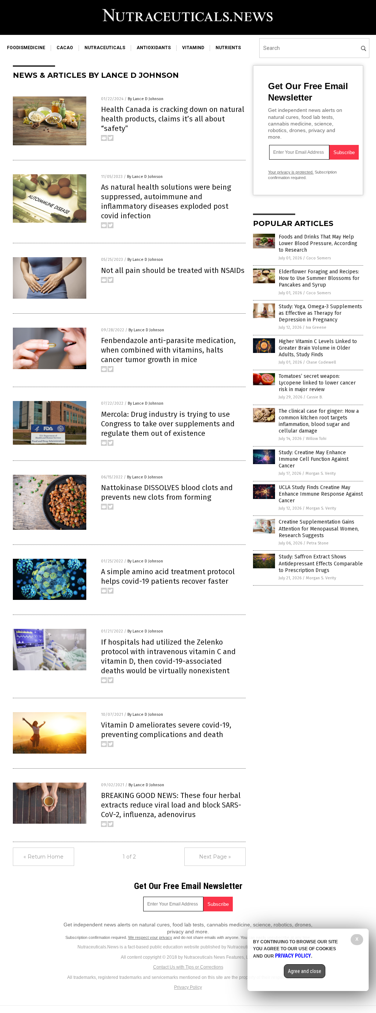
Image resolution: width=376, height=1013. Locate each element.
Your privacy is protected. (291, 172)
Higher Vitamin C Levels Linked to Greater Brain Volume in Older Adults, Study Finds (318, 348)
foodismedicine (26, 47)
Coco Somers (318, 258)
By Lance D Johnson (145, 98)
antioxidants (154, 47)
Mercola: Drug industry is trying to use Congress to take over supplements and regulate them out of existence (168, 424)
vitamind (193, 47)
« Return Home (44, 856)
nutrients (228, 47)
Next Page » (215, 856)
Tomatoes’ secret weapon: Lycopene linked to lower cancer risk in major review (317, 383)
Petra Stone (318, 543)
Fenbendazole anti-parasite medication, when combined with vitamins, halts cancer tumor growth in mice (168, 350)
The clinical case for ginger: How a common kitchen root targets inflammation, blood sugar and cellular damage (319, 421)
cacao (65, 47)
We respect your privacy (150, 937)
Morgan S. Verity (321, 473)
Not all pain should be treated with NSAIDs (173, 270)
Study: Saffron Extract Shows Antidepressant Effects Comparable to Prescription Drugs (321, 563)
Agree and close (304, 971)
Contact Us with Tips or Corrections (188, 967)
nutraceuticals (104, 47)
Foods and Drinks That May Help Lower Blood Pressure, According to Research (318, 243)
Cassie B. (315, 397)
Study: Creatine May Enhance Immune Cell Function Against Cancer (313, 459)
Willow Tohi (316, 438)
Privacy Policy (188, 987)
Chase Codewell (321, 362)
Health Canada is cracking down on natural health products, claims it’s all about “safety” (172, 119)
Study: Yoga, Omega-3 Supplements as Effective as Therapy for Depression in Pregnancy (320, 313)
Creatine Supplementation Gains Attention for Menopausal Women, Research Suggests (319, 528)
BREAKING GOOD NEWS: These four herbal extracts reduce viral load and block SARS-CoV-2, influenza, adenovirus (171, 805)
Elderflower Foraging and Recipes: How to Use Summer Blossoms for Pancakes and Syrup (319, 278)
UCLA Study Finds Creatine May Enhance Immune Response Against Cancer (321, 494)
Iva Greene (316, 327)
